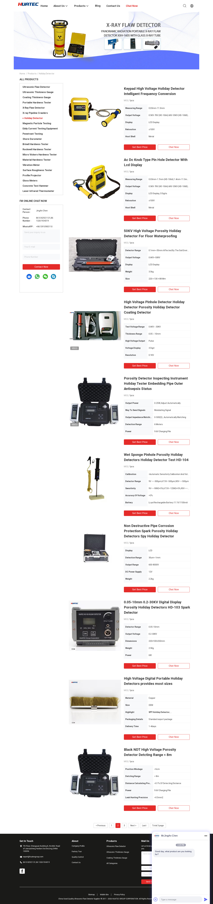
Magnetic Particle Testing (37, 123)
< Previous (100, 825)
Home (22, 73)
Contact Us (76, 862)
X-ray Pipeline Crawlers (35, 113)
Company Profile (78, 846)
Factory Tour (77, 852)
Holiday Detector (33, 118)
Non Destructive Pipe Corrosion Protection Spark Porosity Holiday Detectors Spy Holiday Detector (151, 531)
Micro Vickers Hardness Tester (40, 154)
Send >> (149, 882)
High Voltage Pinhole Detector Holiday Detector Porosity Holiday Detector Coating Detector (154, 307)
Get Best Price (140, 147)
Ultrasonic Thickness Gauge (38, 92)
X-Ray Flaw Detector (34, 107)
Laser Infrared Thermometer (38, 191)
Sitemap (91, 895)
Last (144, 825)
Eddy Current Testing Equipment (40, 128)
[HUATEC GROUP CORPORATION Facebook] (22, 871)
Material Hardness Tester (37, 159)
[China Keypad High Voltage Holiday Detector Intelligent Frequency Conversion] (95, 112)
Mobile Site (104, 895)
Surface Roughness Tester (37, 170)
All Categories (112, 863)
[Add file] (156, 899)
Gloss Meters (30, 180)
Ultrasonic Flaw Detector (36, 87)
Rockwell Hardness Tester (37, 149)
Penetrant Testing (33, 133)
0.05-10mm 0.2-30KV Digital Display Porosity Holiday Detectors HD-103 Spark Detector (157, 607)
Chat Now (174, 147)
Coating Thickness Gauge (37, 97)
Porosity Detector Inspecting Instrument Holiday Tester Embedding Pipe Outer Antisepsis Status (156, 383)
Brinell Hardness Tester (35, 144)
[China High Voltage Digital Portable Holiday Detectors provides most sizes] (95, 702)
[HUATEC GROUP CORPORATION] (28, 4)
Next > (133, 825)
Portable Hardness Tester (37, 102)
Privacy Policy (119, 895)
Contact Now (41, 266)
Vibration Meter (31, 165)
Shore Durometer (32, 139)
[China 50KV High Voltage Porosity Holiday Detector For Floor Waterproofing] (95, 254)
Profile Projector (32, 175)
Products (32, 73)
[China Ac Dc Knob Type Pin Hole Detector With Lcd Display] (95, 183)
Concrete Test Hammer (35, 185)
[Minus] (205, 835)
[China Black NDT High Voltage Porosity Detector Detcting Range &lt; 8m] (95, 773)
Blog (98, 5)
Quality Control (78, 857)
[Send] (205, 899)
